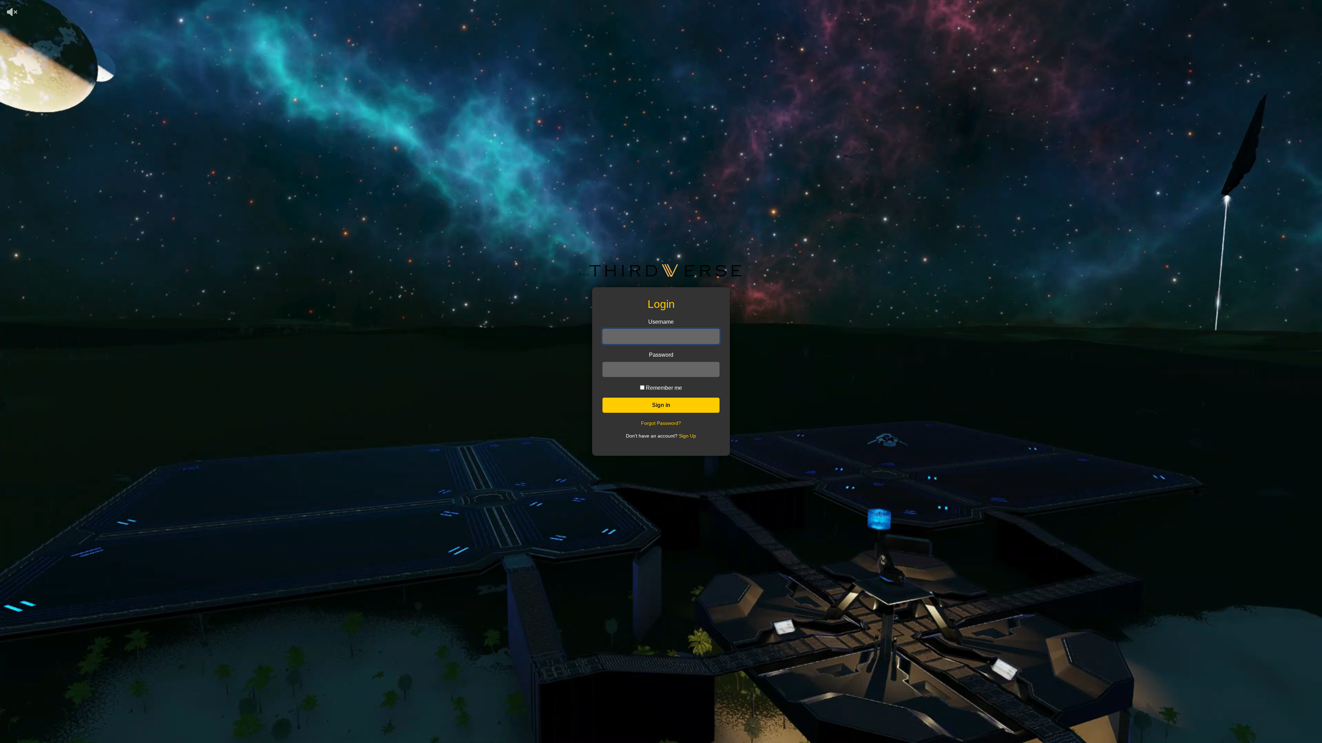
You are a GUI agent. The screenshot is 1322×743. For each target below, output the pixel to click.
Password (661, 355)
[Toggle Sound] (2, 3)
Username (661, 322)
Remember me (664, 388)
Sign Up (687, 436)
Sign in (661, 405)
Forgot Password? (661, 423)
